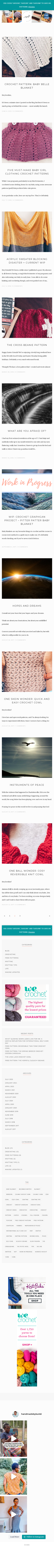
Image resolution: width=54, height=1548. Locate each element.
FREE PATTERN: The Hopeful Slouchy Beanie (24, 1060)
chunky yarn (38, 1194)
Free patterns (11, 958)
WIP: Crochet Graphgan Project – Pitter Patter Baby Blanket (27, 520)
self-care (9, 1241)
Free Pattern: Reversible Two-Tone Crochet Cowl (25, 1047)
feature (9, 1220)
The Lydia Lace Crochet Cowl (18, 1057)
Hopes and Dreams (27, 605)
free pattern (38, 1220)
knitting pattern (21, 1236)
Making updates (12, 972)
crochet (9, 1204)
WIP (15, 1251)
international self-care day (16, 1231)
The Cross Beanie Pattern (27, 345)
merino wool (34, 1236)
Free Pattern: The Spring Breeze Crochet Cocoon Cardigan (24, 1052)
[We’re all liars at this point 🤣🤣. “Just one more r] (13, 1438)
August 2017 (10, 1129)
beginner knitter (25, 1189)
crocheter (23, 1210)
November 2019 (11, 1111)
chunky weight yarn (22, 1194)
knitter (38, 1231)
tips (32, 1246)
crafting (25, 1199)
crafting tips (35, 1199)
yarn (13, 1257)
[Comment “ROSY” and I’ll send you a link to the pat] (13, 1476)
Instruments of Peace (27, 785)
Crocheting (10, 954)
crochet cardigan (21, 1204)
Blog (7, 951)
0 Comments (18, 111)
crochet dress (11, 1210)
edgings (24, 1215)
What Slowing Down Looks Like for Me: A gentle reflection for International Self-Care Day (27, 1041)
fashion (44, 1215)
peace (44, 1236)
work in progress (25, 1251)
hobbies (19, 1225)
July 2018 (9, 1118)
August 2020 (10, 1097)
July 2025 (9, 1079)
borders (9, 1194)
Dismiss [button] (31, 932)
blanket (37, 1189)
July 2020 (9, 1101)
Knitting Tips (11, 965)
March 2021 (10, 1090)
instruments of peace (32, 1225)
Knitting (9, 961)
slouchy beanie (21, 1241)
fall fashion (34, 1215)
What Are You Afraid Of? (27, 431)
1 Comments (20, 726)
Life (7, 969)
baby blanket (11, 1189)
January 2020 (11, 1108)
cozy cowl (15, 1199)
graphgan (10, 1225)
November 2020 (11, 1093)
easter (16, 1215)
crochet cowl (36, 1204)
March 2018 (10, 1122)
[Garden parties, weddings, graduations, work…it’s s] (13, 1514)
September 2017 (12, 1126)
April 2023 (9, 1086)
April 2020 (9, 1104)
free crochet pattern (23, 1220)
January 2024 (11, 1083)
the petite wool (23, 1246)
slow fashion (35, 1241)
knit (31, 1231)
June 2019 (9, 1115)
